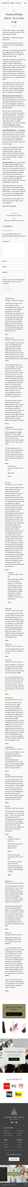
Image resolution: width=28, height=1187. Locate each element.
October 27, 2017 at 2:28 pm (14, 610)
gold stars (12, 125)
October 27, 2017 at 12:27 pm (14, 340)
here (14, 206)
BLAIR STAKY (11, 1185)
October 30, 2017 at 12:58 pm (14, 883)
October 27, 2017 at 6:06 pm (14, 662)
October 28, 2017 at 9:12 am (14, 749)
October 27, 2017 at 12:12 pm (14, 300)
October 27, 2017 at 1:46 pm (14, 484)
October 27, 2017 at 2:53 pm (14, 646)
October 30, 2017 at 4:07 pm (14, 935)
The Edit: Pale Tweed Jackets (14, 215)
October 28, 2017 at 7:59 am (14, 700)
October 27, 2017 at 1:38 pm (14, 429)
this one (22, 130)
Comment (6, 241)
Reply (7, 334)
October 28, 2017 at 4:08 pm (14, 776)
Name (4, 261)
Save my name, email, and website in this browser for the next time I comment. (13, 281)
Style (14, 11)
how (10, 144)
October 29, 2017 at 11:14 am (14, 808)
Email (4, 266)
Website (4, 272)
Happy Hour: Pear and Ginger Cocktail (13, 220)
